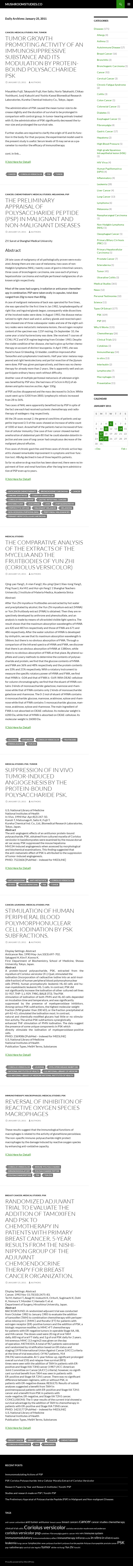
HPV (82, 1533)
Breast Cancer (13, 1195)
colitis (21, 1528)
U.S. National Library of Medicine (61, 1071)
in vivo (11, 884)
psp (6, 1547)
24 (101, 438)
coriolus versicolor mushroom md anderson (86, 1528)
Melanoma (58, 194)
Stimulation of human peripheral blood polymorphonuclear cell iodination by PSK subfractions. (39, 923)
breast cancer (15, 1440)
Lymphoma (103, 202)
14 (120, 428)
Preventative (104, 383)
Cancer (9, 32)
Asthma (101, 41)
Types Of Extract (103, 308)
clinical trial (11, 1528)
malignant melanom (45, 508)
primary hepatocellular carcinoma (27, 516)
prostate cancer (110, 1543)
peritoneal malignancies (57, 512)
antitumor (44, 1522)
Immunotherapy (14, 1095)
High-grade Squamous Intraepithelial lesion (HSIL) (111, 152)
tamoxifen (49, 1444)
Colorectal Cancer (107, 106)
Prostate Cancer (105, 258)
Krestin (115, 1538)
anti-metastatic (38, 880)
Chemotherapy (23, 194)
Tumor (43, 32)
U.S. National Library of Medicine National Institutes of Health (40, 1075)
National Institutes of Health (23, 1071)
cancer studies (99, 1522)
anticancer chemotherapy (22, 491)
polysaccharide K (54, 1543)
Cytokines (102, 345)
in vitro (101, 358)
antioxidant (20, 1522)
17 (101, 433)
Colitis (100, 94)
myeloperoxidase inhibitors (63, 1067)
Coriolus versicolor (31, 174)
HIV (77, 1533)
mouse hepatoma (29, 884)
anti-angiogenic (16, 880)
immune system (93, 1533)
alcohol (12, 740)
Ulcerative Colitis (106, 277)
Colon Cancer (104, 100)
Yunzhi (77, 1547)
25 (106, 438)
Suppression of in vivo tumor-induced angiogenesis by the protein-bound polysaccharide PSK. (39, 782)
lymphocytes (34, 1543)
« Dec (98, 448)
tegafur (38, 1547)
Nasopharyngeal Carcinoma (112, 215)
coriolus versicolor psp (21, 500)
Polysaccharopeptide (19, 1175)
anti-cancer (10, 1522)
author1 (36, 82)
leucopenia (34, 504)
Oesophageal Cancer (108, 233)
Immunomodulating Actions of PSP (24, 1474)
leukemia (39, 1067)
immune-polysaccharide (47, 1167)
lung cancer (22, 1543)
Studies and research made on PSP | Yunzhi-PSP (30, 1493)
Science (98, 302)
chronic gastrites (17, 495)
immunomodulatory (19, 1171)
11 (106, 428)
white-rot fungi (58, 1547)
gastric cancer (68, 1533)
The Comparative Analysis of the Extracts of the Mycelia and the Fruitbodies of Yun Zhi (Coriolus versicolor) (44, 555)
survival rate (29, 1547)
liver (47, 504)
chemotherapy (69, 1440)
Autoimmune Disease (108, 47)
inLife (87, 1538)
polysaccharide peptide (47, 1171)
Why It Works (101, 327)
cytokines (45, 1533)
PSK (36, 32)
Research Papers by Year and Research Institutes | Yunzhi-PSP (38, 1486)
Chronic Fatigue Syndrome (111, 84)
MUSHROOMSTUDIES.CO (23, 4)
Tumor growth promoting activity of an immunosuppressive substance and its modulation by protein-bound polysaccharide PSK (44, 57)
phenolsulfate (16, 744)
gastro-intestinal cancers (52, 500)
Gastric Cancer (105, 131)
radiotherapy (16, 1547)
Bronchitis (102, 59)
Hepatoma (102, 137)
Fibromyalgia (104, 125)
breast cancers (36, 1440)
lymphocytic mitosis (18, 508)
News (97, 289)
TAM (37, 1444)
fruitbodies (70, 740)
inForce (80, 1537)
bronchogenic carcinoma (54, 491)
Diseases (98, 28)
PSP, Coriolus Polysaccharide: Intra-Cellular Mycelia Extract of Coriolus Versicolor (49, 1480)
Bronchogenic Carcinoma (111, 66)
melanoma (66, 508)
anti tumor (31, 1522)
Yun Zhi (32, 744)
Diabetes (102, 112)
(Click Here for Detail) (18, 161)
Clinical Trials (104, 339)
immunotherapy (66, 1537)
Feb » (124, 448)
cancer (12, 174)
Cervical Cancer (105, 78)
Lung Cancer (103, 196)
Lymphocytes (104, 370)
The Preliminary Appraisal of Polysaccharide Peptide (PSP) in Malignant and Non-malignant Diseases (42, 213)
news (43, 1543)
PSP (67, 194)
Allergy (101, 34)
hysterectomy (15, 504)
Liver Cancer (104, 190)
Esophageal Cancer (107, 118)
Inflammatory (104, 177)
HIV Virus (102, 162)
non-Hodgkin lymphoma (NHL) (23, 512)
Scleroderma (104, 265)
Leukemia (20, 904)
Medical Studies (24, 32)
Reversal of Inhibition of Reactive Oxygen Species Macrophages (44, 1107)
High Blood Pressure (108, 143)
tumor (59, 174)
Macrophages (33, 1095)
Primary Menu (129, 4)
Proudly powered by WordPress (19, 1561)
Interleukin (103, 364)
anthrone (27, 740)
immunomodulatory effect (45, 1538)
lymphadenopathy (64, 504)
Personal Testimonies (105, 296)
